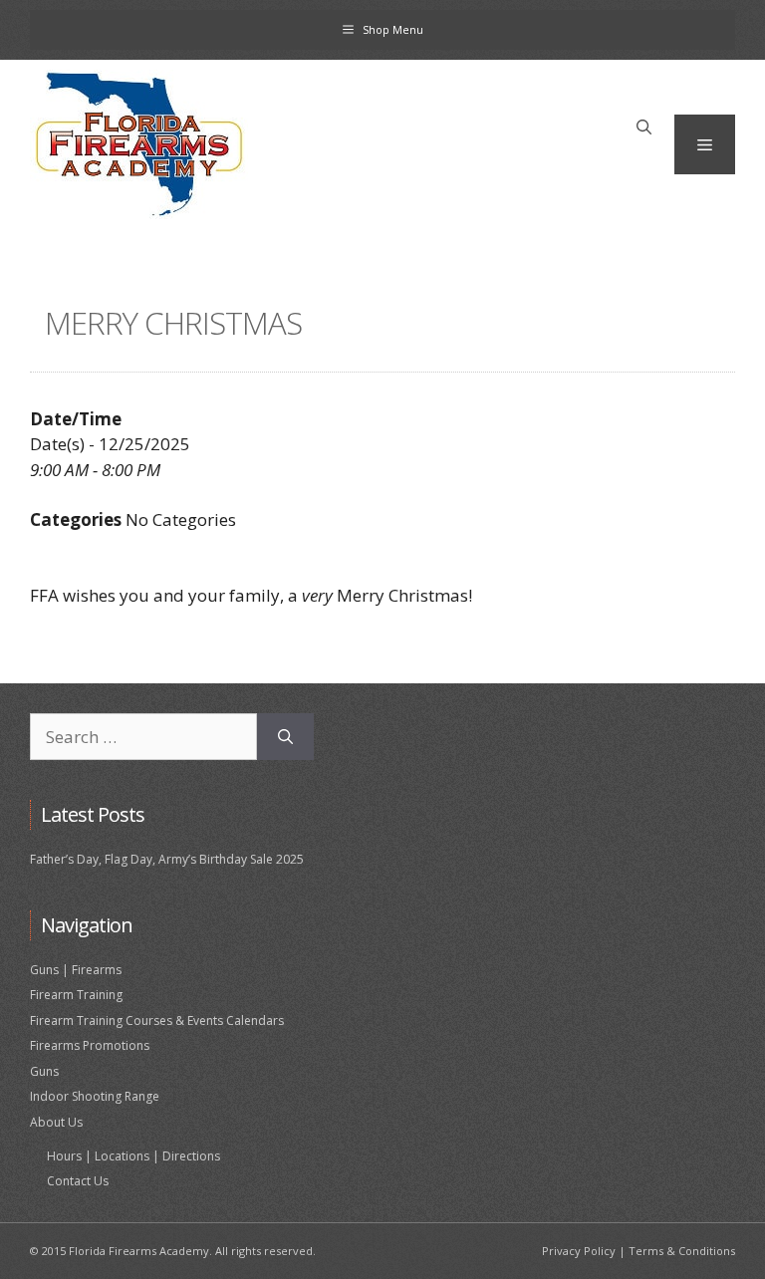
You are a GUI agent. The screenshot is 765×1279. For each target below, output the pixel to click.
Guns (44, 1071)
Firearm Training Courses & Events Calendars (157, 1020)
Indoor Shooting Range (94, 1096)
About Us (56, 1122)
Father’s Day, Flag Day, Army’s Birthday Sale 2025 (167, 859)
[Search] (285, 737)
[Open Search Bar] (644, 127)
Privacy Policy (579, 1250)
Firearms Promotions (89, 1045)
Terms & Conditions (682, 1250)
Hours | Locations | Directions (133, 1156)
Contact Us (78, 1180)
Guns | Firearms (76, 969)
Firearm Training (76, 994)
